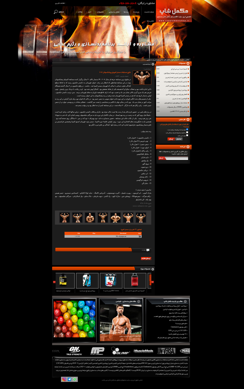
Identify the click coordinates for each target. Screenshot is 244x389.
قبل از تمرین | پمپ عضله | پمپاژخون (171, 73)
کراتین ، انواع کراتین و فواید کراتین (174, 309)
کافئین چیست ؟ (113, 370)
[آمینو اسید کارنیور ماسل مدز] (115, 287)
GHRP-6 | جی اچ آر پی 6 (168, 366)
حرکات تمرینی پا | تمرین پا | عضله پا (170, 370)
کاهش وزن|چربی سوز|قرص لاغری (171, 94)
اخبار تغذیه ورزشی (102, 359)
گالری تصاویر (151, 359)
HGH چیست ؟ (135, 370)
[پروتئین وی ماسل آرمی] (139, 287)
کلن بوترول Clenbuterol (178, 327)
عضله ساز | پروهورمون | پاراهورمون (171, 103)
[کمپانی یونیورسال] (155, 355)
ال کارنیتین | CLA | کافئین (171, 111)
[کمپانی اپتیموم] (63, 355)
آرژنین (81, 363)
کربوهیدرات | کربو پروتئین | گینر (171, 86)
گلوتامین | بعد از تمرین (171, 98)
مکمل (86, 363)
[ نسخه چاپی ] (147, 69)
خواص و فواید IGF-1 (88, 366)
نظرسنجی (136, 359)
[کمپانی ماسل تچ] (178, 355)
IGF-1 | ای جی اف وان (71, 363)
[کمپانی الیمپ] (109, 355)
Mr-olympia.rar (121, 236)
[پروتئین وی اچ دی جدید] (67, 287)
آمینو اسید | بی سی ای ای (171, 69)
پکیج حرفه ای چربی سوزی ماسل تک (78, 370)
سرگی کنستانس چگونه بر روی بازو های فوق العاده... (169, 316)
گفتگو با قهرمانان (124, 370)
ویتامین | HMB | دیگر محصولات (171, 107)
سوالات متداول (128, 359)
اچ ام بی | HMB (119, 366)
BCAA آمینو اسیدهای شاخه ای (137, 363)
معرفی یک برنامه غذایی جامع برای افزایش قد (171, 337)
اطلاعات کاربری (60, 3)
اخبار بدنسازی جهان (176, 363)
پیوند (120, 359)
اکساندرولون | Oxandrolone (133, 366)
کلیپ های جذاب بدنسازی (98, 370)
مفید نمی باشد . (181, 135)
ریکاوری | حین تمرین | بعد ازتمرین (171, 77)
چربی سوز (151, 363)
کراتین (119, 363)
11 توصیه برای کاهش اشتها (177, 334)
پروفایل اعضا (113, 359)
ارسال (161, 158)
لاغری (100, 363)
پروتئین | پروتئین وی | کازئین (171, 90)
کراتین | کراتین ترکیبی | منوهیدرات (171, 81)
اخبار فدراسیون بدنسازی (68, 359)
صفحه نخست (183, 359)
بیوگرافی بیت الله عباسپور (177, 313)
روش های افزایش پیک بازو (177, 320)
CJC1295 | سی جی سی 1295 (177, 330)
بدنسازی (158, 363)
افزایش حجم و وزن (101, 366)
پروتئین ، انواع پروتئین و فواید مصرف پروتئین (171, 305)
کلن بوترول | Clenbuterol (151, 366)
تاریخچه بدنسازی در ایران (149, 370)
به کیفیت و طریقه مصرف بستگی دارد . (175, 132)
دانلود (93, 359)
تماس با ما (175, 359)
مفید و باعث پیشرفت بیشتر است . (176, 129)
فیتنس (94, 363)
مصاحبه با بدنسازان (83, 359)
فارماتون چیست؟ (180, 323)
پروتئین (105, 363)
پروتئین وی (166, 363)
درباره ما (143, 359)
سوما (124, 363)
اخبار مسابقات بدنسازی (163, 359)
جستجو (61, 12)
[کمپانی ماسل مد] (132, 355)
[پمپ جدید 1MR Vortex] (91, 287)
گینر (90, 363)
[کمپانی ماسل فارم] (86, 355)
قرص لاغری (112, 363)
